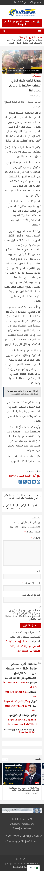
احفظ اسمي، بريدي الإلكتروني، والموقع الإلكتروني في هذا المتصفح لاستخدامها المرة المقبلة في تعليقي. (23, 614)
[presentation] (3, 759)
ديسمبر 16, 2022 (35, 95)
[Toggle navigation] (39, 31)
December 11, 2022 (28, 732)
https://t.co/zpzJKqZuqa (17, 701)
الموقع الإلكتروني (31, 595)
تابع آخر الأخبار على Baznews (25, 475)
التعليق (36, 538)
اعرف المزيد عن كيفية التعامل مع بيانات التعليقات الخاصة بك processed (23, 646)
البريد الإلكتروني (31, 583)
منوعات (38, 759)
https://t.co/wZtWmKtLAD (20, 685)
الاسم (37, 571)
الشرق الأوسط (36, 76)
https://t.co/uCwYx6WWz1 (21, 708)
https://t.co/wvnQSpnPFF (22, 719)
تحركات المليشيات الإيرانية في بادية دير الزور (21, 506)
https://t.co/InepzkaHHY (21, 694)
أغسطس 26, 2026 (31, 793)
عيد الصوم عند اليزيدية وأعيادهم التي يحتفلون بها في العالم (21, 496)
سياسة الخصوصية (21, 867)
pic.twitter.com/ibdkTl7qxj (22, 724)
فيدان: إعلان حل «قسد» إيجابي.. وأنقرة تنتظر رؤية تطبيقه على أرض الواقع (24, 789)
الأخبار (37, 783)
